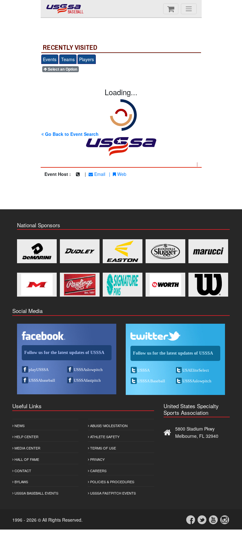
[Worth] (165, 284)
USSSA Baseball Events (36, 493)
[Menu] (189, 8)
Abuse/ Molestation (108, 425)
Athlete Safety (104, 436)
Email (99, 174)
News (19, 425)
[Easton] (122, 251)
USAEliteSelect (195, 370)
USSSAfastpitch (87, 380)
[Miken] (37, 284)
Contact (22, 470)
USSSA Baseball (151, 381)
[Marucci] (208, 251)
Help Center (26, 436)
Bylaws (21, 481)
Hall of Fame (26, 459)
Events (49, 59)
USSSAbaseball (42, 380)
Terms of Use (102, 447)
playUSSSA (39, 369)
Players (86, 59)
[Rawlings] (80, 284)
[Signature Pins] (122, 284)
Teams (68, 59)
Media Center (27, 447)
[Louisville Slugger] (165, 251)
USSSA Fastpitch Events (112, 493)
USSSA (143, 370)
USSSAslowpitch (88, 369)
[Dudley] (80, 251)
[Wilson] (208, 284)
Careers (98, 470)
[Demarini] (37, 251)
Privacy (97, 459)
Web (121, 174)
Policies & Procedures (111, 481)
